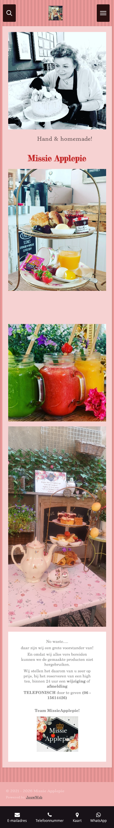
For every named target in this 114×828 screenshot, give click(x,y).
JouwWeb (34, 797)
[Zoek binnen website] (9, 13)
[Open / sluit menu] (103, 13)
